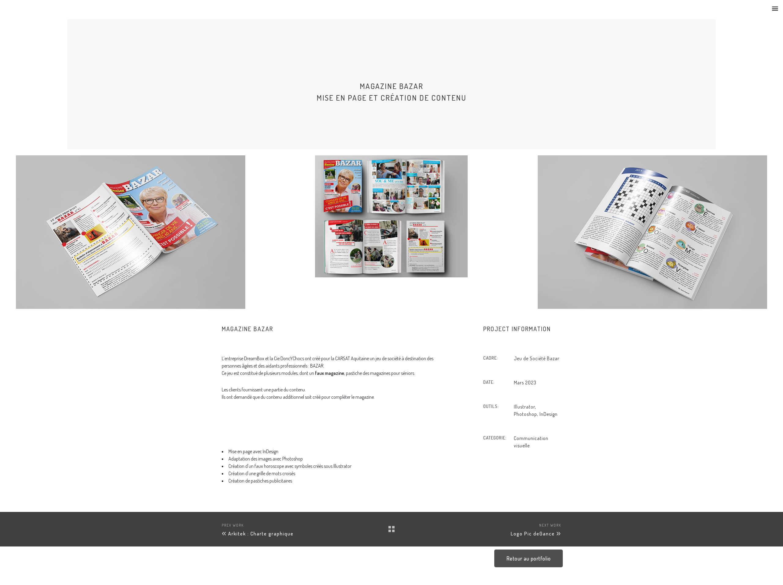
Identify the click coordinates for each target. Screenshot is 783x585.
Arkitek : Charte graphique (261, 534)
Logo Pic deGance (533, 534)
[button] (775, 8)
